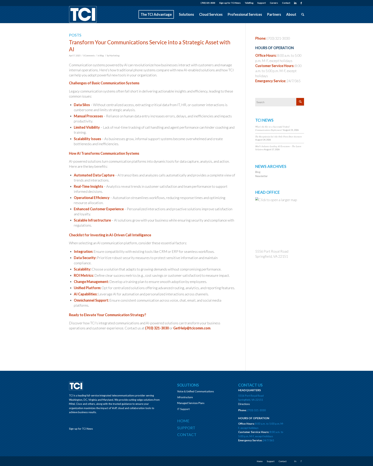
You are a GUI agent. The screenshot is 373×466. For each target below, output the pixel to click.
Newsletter (261, 176)
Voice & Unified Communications (195, 391)
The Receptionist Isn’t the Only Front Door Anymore (278, 136)
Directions (244, 404)
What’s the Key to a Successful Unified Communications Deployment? (272, 128)
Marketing (114, 55)
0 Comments (89, 55)
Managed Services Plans (190, 403)
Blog (102, 55)
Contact (286, 3)
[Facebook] (301, 3)
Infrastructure (185, 397)
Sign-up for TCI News (230, 3)
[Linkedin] (295, 3)
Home (183, 420)
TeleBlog (249, 3)
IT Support (183, 409)
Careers (274, 3)
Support (261, 3)
